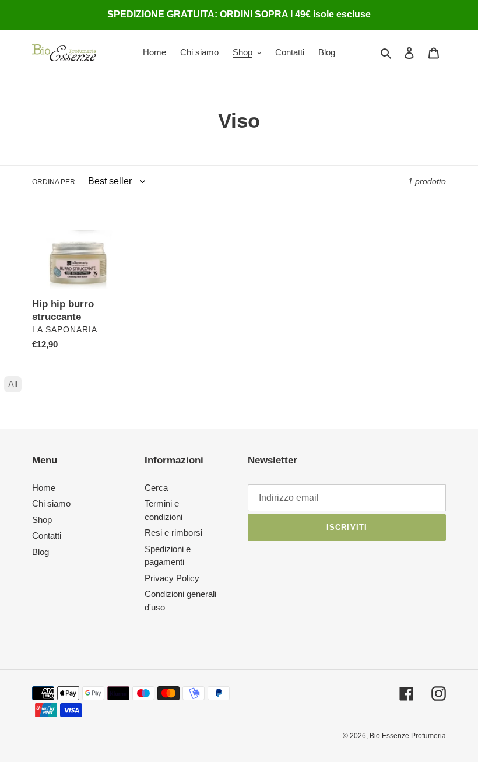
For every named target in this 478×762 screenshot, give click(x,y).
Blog (40, 552)
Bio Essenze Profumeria (408, 736)
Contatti (46, 535)
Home (43, 488)
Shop (42, 520)
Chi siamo (51, 503)
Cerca (156, 488)
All (12, 384)
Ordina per (53, 182)
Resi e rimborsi (173, 533)
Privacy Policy (172, 578)
